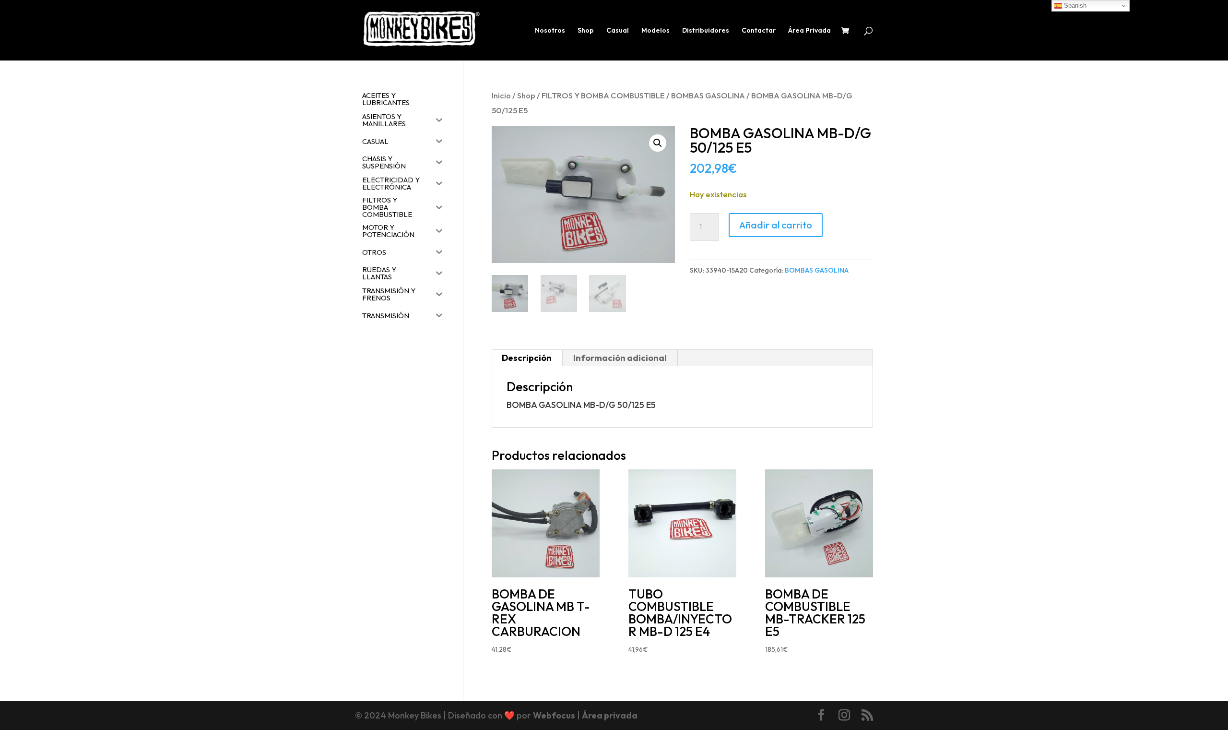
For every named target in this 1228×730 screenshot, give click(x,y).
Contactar (759, 31)
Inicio (501, 95)
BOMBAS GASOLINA (708, 95)
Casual (617, 31)
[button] (657, 143)
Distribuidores (705, 31)
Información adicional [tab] (620, 357)
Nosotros (550, 31)
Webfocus (554, 715)
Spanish (1074, 5)
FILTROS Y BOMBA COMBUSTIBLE (603, 95)
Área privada (610, 715)
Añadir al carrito (775, 225)
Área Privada (809, 31)
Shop (586, 31)
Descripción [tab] (527, 357)
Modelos (655, 31)
